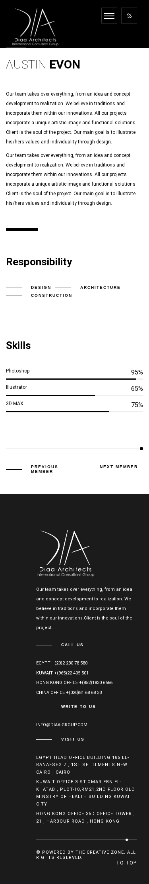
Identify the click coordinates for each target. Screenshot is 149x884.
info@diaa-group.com (61, 724)
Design (41, 287)
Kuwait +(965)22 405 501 (62, 673)
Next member (119, 467)
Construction (51, 295)
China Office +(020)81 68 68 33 (69, 692)
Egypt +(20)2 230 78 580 (61, 663)
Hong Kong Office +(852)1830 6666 (74, 682)
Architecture (100, 287)
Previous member (44, 469)
